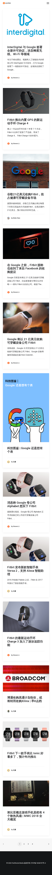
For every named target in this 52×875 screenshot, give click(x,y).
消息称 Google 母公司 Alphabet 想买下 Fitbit (21, 504)
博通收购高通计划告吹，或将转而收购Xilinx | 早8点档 (24, 699)
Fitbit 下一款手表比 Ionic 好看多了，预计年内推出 (25, 755)
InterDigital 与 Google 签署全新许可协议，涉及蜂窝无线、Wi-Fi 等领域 (24, 50)
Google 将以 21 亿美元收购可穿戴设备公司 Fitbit (24, 341)
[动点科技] (7, 3)
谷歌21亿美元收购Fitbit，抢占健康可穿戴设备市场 (25, 196)
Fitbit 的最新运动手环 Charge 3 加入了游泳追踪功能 (25, 641)
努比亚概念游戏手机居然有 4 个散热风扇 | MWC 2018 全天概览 (26, 816)
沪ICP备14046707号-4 (38, 863)
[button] (48, 3)
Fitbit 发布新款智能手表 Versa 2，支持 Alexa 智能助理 (25, 571)
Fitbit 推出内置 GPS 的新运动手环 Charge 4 (25, 121)
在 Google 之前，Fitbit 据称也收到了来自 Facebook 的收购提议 (26, 268)
